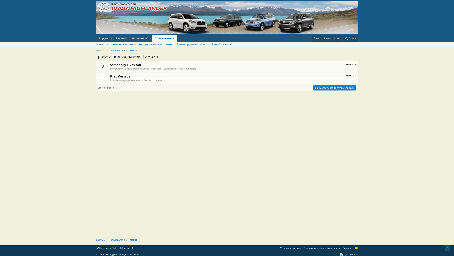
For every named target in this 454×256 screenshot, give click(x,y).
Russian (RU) (128, 248)
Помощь (347, 248)
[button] (111, 38)
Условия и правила (290, 248)
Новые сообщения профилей (181, 44)
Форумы (103, 38)
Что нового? (140, 38)
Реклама (121, 38)
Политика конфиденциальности (322, 248)
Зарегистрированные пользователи (116, 44)
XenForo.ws (134, 254)
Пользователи (165, 38)
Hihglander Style (108, 248)
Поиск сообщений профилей (216, 44)
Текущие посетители (150, 44)
